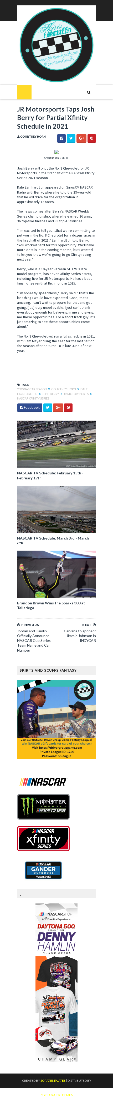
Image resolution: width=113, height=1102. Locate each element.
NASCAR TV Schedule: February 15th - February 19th (50, 475)
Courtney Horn (63, 389)
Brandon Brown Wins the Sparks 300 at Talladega (51, 605)
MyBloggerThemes (57, 1095)
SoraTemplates (52, 1080)
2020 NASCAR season (32, 389)
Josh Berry (51, 394)
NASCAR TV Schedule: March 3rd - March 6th (53, 540)
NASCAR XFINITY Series (33, 398)
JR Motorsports (76, 394)
